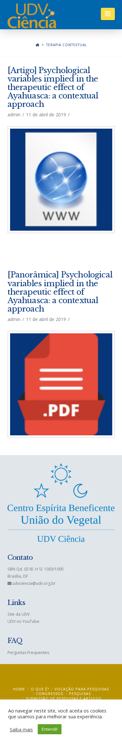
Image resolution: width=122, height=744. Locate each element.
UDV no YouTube (23, 621)
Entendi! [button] (50, 729)
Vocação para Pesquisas (82, 688)
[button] (108, 14)
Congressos (49, 693)
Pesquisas (80, 693)
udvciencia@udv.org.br (34, 583)
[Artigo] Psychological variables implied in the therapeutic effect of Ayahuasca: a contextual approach (52, 87)
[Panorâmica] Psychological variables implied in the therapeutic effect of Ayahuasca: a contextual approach (59, 292)
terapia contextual (66, 45)
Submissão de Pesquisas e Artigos (63, 698)
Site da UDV (18, 614)
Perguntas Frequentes (28, 652)
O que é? (40, 688)
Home (19, 688)
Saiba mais (21, 729)
